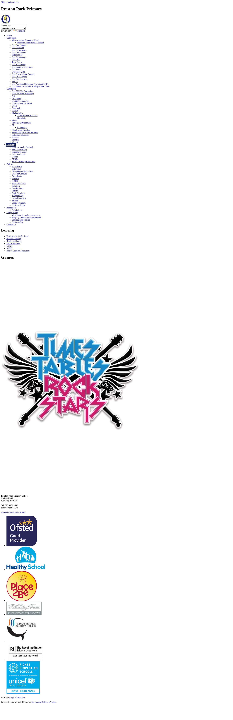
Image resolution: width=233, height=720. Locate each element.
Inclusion (16, 186)
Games (15, 157)
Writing (15, 142)
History (15, 110)
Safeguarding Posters (21, 220)
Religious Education (20, 135)
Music (14, 120)
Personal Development (21, 123)
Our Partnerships (19, 57)
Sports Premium (18, 203)
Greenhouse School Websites (43, 702)
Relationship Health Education (25, 132)
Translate (21, 31)
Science (15, 137)
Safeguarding (17, 195)
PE (13, 125)
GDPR (15, 181)
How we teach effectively (23, 93)
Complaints (17, 176)
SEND (15, 159)
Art (13, 96)
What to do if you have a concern (26, 215)
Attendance (17, 166)
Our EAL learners (19, 79)
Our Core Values (19, 45)
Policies (9, 164)
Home (9, 35)
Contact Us (11, 225)
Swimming (22, 127)
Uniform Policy (18, 205)
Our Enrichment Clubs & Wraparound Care (30, 86)
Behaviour (16, 169)
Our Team (16, 69)
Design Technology (20, 101)
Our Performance (19, 50)
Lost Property (17, 188)
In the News (17, 55)
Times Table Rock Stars (27, 115)
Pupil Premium (18, 193)
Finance (15, 178)
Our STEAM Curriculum (22, 91)
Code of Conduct (19, 174)
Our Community (19, 52)
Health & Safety (19, 183)
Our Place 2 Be (18, 72)
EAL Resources (18, 154)
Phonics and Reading (21, 130)
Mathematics (17, 113)
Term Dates (17, 62)
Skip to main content (10, 2)
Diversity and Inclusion (22, 103)
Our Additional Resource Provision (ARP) (30, 84)
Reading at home (19, 152)
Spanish (15, 140)
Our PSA (16, 60)
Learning (10, 144)
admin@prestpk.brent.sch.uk (13, 512)
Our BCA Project (19, 77)
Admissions (11, 208)
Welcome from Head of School (30, 43)
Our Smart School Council (23, 74)
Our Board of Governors (22, 67)
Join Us (15, 81)
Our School (11, 38)
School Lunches (19, 198)
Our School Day (19, 64)
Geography (16, 108)
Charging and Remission (22, 171)
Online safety (17, 222)
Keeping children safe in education (26, 217)
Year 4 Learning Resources (23, 161)
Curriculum (11, 89)
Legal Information (17, 697)
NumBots (21, 118)
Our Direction (18, 47)
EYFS (14, 106)
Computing (16, 98)
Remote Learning (19, 149)
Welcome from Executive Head (25, 40)
